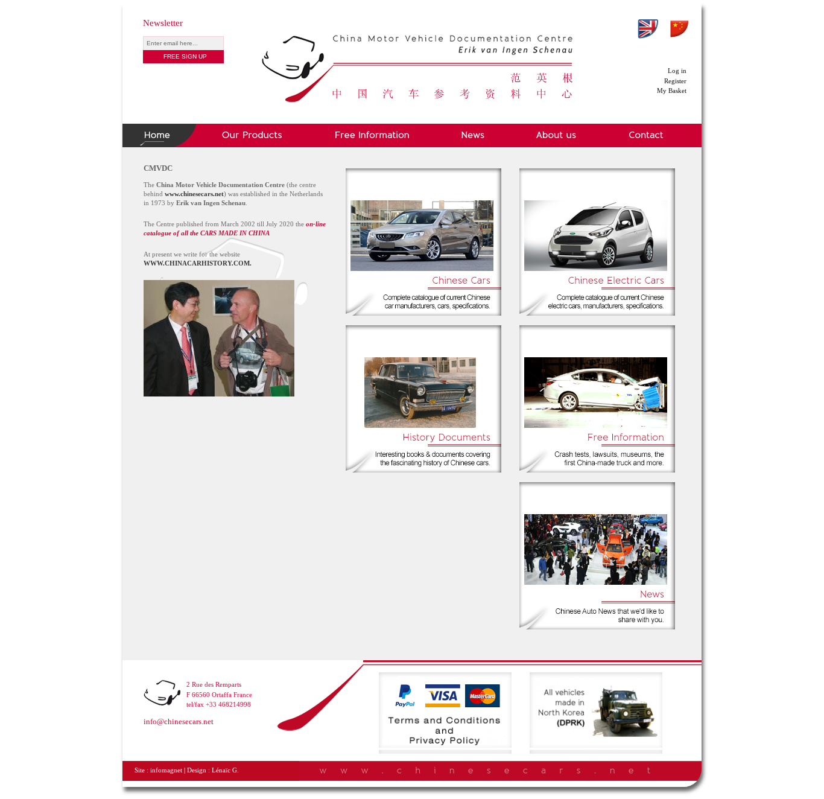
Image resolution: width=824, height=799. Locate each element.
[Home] (418, 34)
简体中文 (679, 29)
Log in (677, 70)
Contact (646, 135)
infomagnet (166, 770)
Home (159, 135)
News (473, 135)
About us (557, 135)
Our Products (252, 135)
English (648, 29)
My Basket (671, 90)
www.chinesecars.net (194, 193)
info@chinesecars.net (179, 721)
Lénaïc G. (225, 770)
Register (675, 80)
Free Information (372, 135)
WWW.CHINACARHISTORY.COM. (198, 263)
